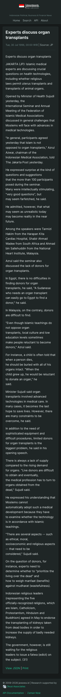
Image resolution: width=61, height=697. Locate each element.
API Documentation (13, 693)
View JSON (13, 668)
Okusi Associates (16, 686)
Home (16, 20)
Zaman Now (33, 693)
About (44, 20)
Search (27, 20)
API (36, 20)
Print (25, 668)
